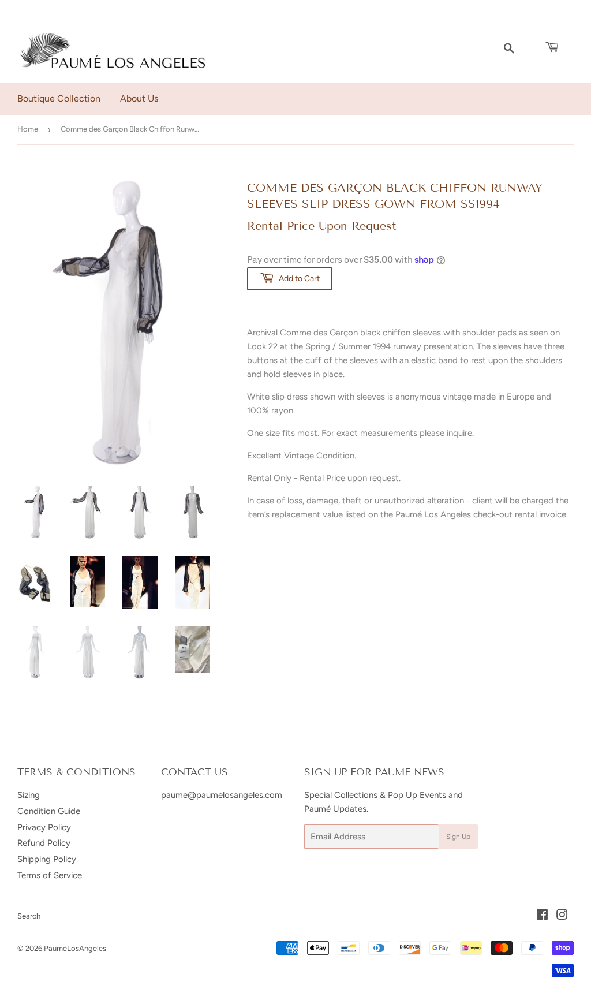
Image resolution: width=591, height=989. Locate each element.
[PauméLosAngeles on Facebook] (542, 916)
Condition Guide (48, 811)
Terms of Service (49, 875)
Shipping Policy (46, 859)
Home (27, 129)
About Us (139, 98)
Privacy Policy (44, 827)
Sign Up (458, 837)
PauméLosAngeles (75, 948)
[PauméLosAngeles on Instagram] (562, 916)
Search (28, 916)
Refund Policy (43, 843)
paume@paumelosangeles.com (221, 795)
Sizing (28, 795)
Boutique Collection (58, 98)
